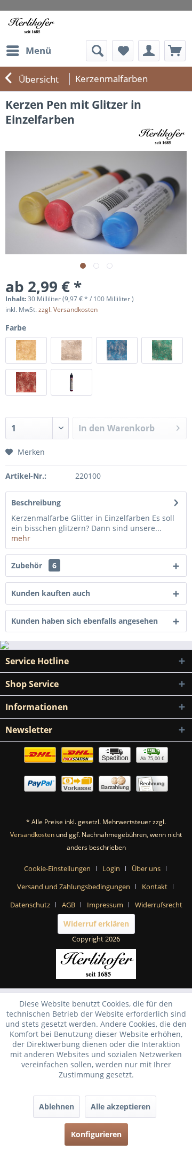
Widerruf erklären (96, 924)
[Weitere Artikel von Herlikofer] (161, 136)
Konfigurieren (96, 1134)
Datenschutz (30, 904)
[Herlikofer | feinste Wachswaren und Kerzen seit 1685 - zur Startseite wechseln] (30, 25)
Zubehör (34, 565)
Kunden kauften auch (50, 593)
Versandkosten (32, 834)
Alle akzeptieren (120, 1106)
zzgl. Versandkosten (68, 309)
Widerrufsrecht (158, 904)
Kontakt (154, 886)
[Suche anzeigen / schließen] (96, 50)
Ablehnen (56, 1106)
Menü (38, 50)
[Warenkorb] (175, 50)
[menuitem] (28, 50)
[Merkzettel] (122, 50)
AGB (68, 904)
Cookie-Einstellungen (57, 868)
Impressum (105, 904)
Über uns (146, 868)
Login (111, 868)
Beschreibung (36, 502)
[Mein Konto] (148, 50)
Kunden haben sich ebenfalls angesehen (84, 621)
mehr (20, 538)
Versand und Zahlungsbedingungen (73, 886)
